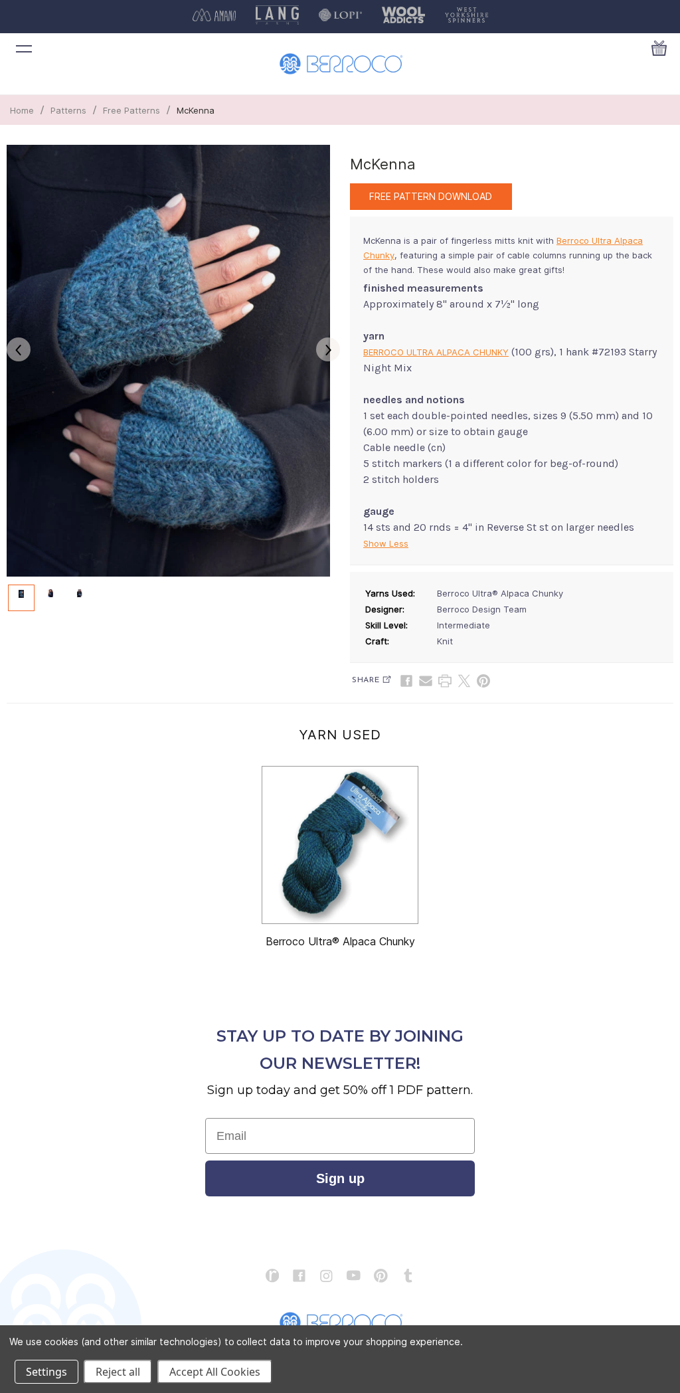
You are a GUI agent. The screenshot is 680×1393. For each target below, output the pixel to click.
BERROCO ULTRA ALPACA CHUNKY (436, 352)
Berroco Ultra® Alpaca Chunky (340, 941)
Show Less (385, 543)
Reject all (118, 1371)
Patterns (68, 110)
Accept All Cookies (214, 1371)
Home (22, 110)
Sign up (340, 1178)
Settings (46, 1371)
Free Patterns (131, 110)
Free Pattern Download (430, 196)
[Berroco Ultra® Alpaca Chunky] (340, 845)
